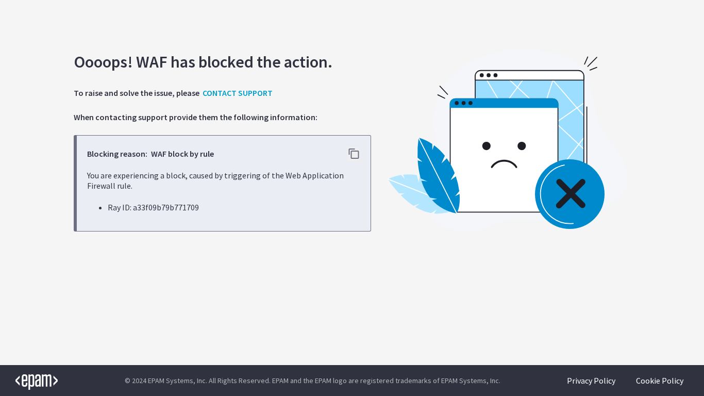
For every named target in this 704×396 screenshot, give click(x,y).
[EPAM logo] (29, 380)
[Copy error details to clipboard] (353, 154)
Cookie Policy (659, 380)
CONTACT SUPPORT (238, 93)
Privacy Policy (591, 380)
